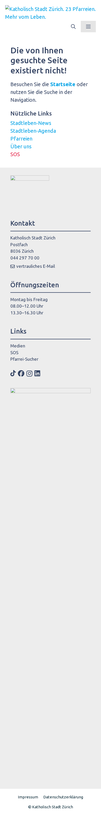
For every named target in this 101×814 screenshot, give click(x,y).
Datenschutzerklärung (63, 797)
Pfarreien (21, 139)
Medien (17, 345)
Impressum (28, 797)
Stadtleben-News (30, 123)
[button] (73, 26)
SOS (15, 154)
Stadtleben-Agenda (33, 131)
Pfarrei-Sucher (24, 359)
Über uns (21, 146)
